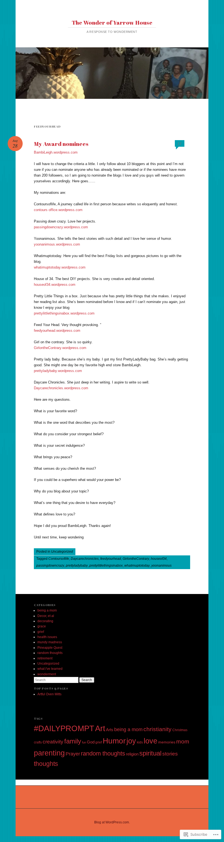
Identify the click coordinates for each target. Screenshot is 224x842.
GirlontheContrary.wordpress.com (60, 348)
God (91, 742)
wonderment (46, 674)
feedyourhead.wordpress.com (57, 330)
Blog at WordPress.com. (112, 822)
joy (131, 741)
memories (166, 742)
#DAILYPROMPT (64, 728)
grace (41, 626)
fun (84, 742)
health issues (47, 637)
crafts (38, 742)
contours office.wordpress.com (58, 210)
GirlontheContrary (136, 559)
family (72, 741)
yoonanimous (161, 565)
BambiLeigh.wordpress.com (56, 152)
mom (182, 741)
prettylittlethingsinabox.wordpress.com (64, 313)
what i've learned (50, 669)
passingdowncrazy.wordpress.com (61, 227)
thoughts (46, 763)
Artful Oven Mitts (49, 694)
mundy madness (49, 642)
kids (140, 742)
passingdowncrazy (50, 565)
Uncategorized (62, 551)
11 (179, 143)
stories (170, 754)
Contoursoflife (58, 559)
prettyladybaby (77, 565)
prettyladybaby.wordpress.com (58, 371)
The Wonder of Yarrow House (112, 22)
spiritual (150, 753)
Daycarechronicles (85, 559)
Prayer (73, 754)
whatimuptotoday (137, 565)
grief (40, 632)
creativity (53, 742)
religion (132, 754)
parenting (49, 753)
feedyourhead (110, 559)
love (150, 741)
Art (100, 728)
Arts (109, 729)
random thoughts (50, 653)
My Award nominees (61, 144)
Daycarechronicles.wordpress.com (61, 388)
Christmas (179, 730)
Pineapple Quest (49, 648)
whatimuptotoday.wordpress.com (60, 267)
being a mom (47, 610)
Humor (114, 740)
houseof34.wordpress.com (54, 284)
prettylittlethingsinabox (106, 565)
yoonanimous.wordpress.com (57, 244)
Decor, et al (45, 616)
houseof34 (159, 559)
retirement (44, 658)
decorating (45, 621)
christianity (157, 729)
